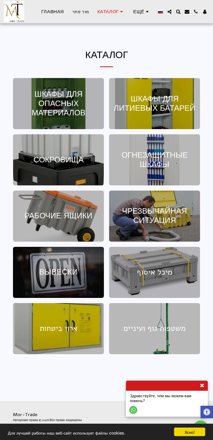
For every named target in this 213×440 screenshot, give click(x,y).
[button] (169, 11)
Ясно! (190, 432)
